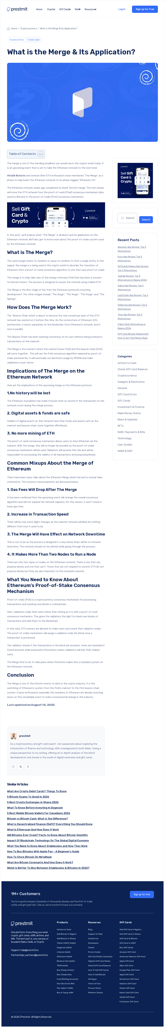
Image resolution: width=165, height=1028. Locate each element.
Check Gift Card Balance (133, 369)
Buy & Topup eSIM (65, 992)
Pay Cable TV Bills (65, 988)
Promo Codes (94, 952)
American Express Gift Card (132, 956)
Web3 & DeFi (125, 450)
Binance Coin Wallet (66, 961)
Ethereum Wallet (64, 956)
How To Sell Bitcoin (97, 974)
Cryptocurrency (28, 28)
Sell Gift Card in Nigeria (130, 929)
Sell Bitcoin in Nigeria (66, 934)
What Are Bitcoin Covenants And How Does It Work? (40, 862)
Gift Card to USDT (128, 943)
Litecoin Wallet (63, 952)
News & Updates (127, 419)
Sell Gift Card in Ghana (130, 934)
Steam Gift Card (127, 988)
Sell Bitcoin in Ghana (66, 938)
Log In (121, 9)
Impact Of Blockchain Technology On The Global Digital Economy (48, 840)
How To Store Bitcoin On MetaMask (29, 857)
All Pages (92, 979)
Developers (93, 943)
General (122, 388)
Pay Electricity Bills (66, 983)
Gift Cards (124, 400)
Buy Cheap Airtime (65, 970)
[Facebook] (28, 767)
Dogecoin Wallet (64, 947)
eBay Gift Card (126, 965)
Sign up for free (145, 9)
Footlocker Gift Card (129, 1001)
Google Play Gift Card (130, 970)
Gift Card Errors (127, 394)
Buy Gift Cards (126, 947)
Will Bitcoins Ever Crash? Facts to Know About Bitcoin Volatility (47, 835)
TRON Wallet (62, 965)
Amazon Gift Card (128, 952)
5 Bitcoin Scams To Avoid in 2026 (28, 796)
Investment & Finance (131, 406)
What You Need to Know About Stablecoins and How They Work (47, 846)
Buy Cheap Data (64, 974)
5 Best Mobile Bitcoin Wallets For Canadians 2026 (38, 813)
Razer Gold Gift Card (129, 992)
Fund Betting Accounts (67, 979)
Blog (90, 929)
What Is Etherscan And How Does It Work (33, 829)
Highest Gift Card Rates (99, 961)
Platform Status (95, 992)
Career (91, 947)
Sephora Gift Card (128, 983)
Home (39, 9)
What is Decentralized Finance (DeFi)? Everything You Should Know (49, 824)
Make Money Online (129, 413)
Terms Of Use (94, 983)
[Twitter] (21, 767)
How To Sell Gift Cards (98, 970)
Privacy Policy (94, 988)
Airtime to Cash (127, 363)
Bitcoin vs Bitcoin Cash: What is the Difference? (37, 818)
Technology (125, 438)
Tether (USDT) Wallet (66, 943)
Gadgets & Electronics (131, 381)
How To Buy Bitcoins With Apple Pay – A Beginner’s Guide (43, 851)
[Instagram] (13, 767)
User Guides (125, 444)
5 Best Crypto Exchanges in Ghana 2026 (33, 802)
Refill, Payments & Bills (131, 432)
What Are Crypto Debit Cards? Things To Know (37, 791)
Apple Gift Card (127, 961)
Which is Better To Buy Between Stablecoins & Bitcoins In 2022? (48, 867)
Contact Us (93, 938)
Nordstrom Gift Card (129, 979)
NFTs (121, 425)
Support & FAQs (95, 934)
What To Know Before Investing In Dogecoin (35, 807)
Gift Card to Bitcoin (128, 938)
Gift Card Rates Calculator (100, 956)
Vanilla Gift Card (127, 997)
